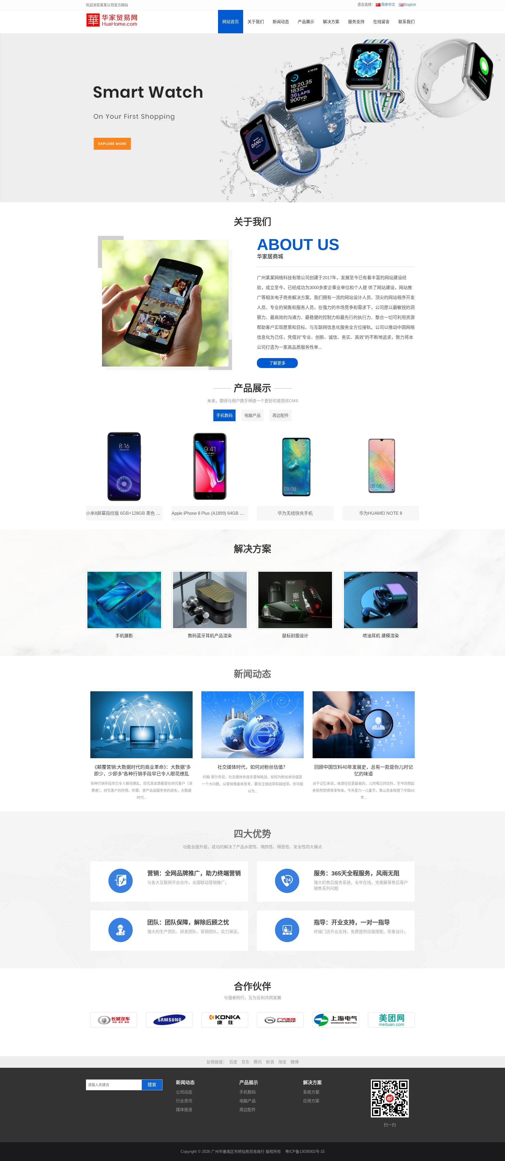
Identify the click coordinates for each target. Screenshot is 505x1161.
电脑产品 (252, 415)
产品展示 (306, 21)
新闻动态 (281, 21)
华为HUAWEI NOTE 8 (380, 513)
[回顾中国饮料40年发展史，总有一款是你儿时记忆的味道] (363, 724)
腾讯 (258, 1062)
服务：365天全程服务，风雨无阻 (356, 873)
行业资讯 (184, 1100)
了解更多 (277, 363)
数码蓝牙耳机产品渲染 (210, 635)
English (410, 5)
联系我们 (406, 21)
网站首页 (230, 21)
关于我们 (256, 21)
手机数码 (224, 415)
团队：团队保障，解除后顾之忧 (188, 922)
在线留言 (381, 21)
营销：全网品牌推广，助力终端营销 (194, 873)
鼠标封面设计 (295, 635)
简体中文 (388, 5)
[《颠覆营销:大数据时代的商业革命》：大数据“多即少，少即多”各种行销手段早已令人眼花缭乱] (141, 724)
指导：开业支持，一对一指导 (352, 922)
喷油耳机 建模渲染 (381, 635)
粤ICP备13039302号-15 (305, 1151)
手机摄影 (124, 635)
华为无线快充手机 (295, 513)
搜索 (152, 1084)
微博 (294, 1062)
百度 (233, 1062)
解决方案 (331, 21)
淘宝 (282, 1062)
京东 (245, 1062)
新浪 (270, 1062)
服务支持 (356, 21)
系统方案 (311, 1092)
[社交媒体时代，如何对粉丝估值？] (252, 724)
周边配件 (280, 415)
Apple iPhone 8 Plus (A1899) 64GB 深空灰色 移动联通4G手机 (231, 513)
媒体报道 (184, 1109)
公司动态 (184, 1092)
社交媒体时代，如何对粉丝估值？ (252, 767)
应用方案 (311, 1100)
